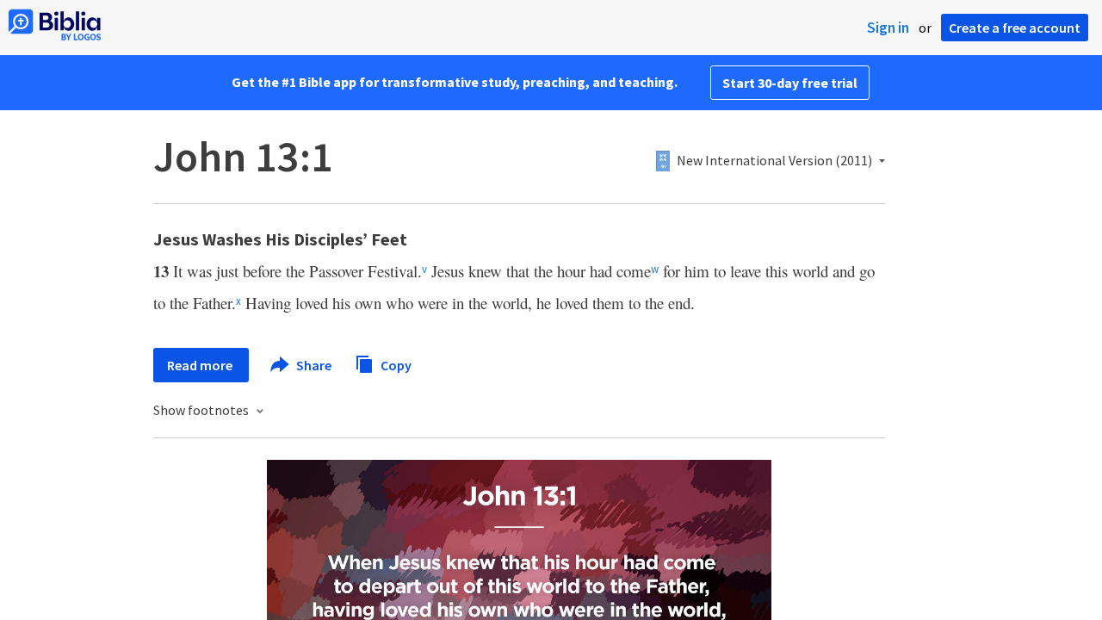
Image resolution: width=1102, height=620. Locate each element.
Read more (201, 365)
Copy (395, 364)
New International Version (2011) (774, 161)
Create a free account (1014, 27)
